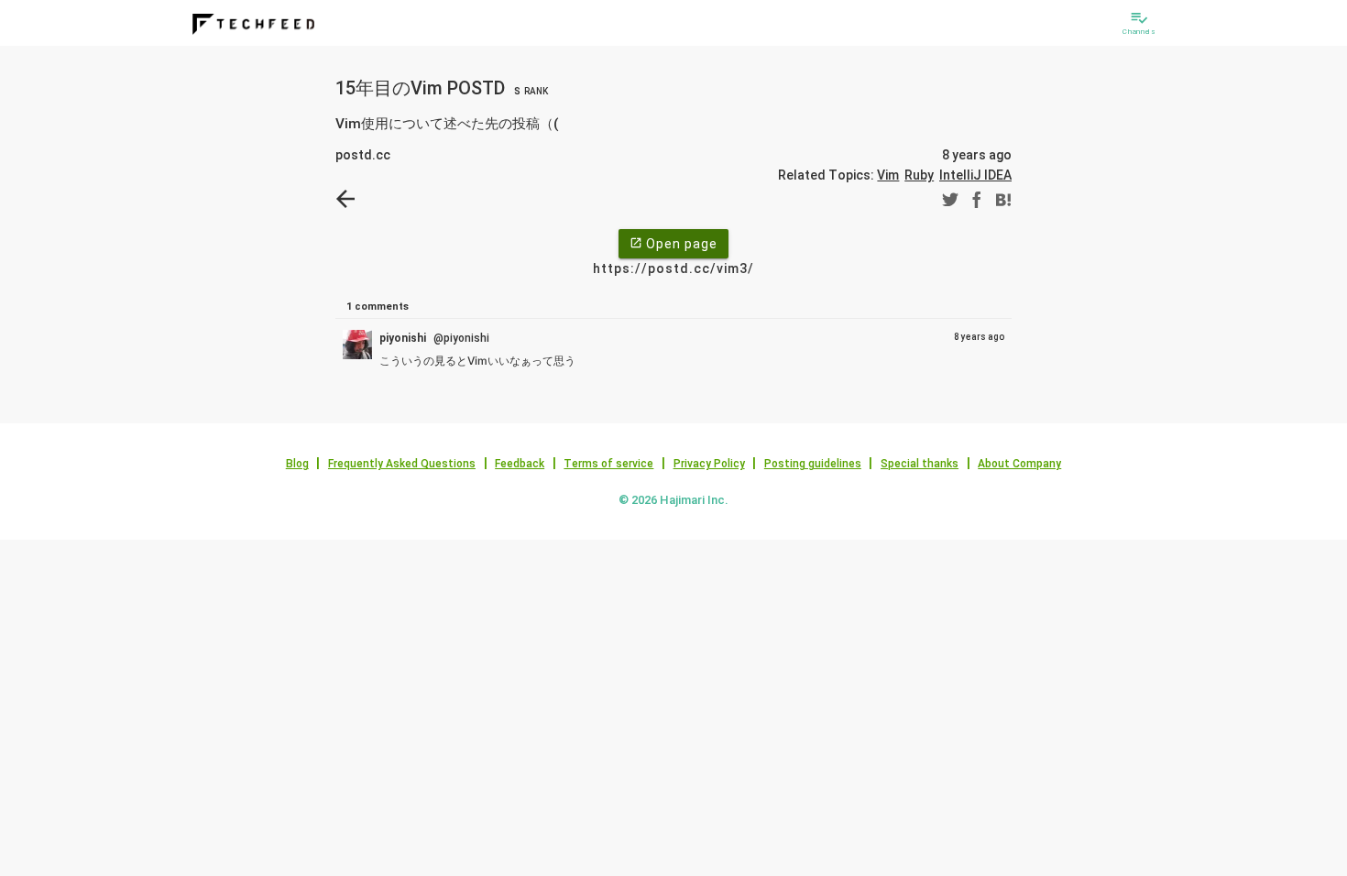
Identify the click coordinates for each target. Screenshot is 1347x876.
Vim (888, 175)
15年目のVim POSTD (441, 88)
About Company (1019, 463)
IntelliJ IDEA (975, 175)
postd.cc (362, 155)
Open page (673, 243)
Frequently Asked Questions (402, 463)
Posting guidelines (812, 463)
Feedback (519, 463)
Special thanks (919, 463)
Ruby (919, 175)
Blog (297, 463)
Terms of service (608, 463)
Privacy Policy (709, 463)
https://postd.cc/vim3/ (673, 268)
